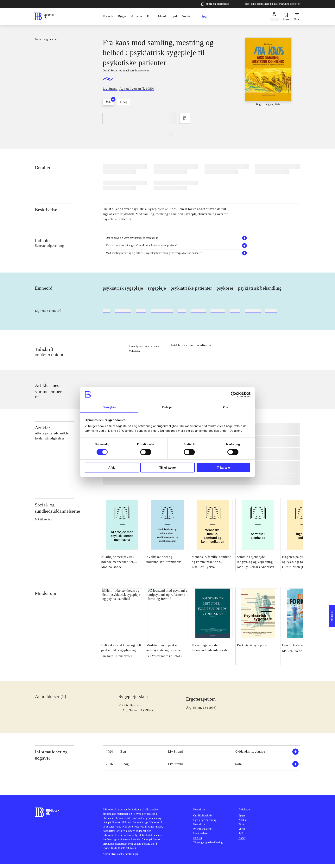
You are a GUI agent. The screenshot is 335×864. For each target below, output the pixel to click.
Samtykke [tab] (109, 407)
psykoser (225, 288)
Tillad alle (223, 467)
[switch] (145, 452)
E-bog (123, 102)
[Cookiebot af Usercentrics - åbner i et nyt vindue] (233, 394)
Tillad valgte (167, 467)
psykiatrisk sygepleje (123, 288)
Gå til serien (43, 519)
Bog (108, 101)
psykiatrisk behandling (259, 288)
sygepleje (157, 288)
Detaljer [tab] (167, 407)
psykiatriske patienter (191, 288)
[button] (176, 238)
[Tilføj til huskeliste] (184, 118)
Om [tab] (225, 407)
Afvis (111, 467)
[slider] (268, 72)
